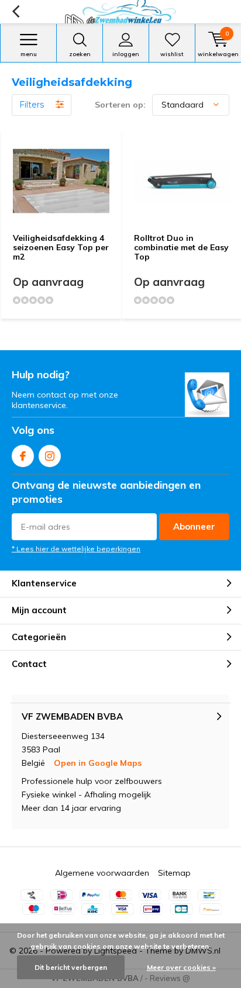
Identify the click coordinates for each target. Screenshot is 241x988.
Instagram (50, 456)
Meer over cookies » (181, 967)
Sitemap (174, 873)
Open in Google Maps (98, 763)
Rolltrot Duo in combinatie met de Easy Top (181, 247)
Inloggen (125, 54)
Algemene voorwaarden (102, 873)
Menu (28, 54)
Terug (15, 11)
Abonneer (194, 526)
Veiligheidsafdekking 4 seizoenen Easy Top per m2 (61, 247)
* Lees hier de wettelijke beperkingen (76, 548)
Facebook (23, 456)
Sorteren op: (120, 104)
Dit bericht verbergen (71, 967)
